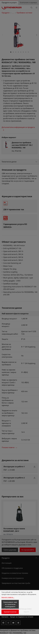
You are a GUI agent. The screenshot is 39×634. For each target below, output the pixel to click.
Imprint (26, 612)
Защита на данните (9, 614)
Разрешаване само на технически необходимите (10, 604)
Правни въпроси (23, 614)
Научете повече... (7, 597)
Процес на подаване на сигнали (21, 617)
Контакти (5, 617)
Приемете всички (10, 612)
